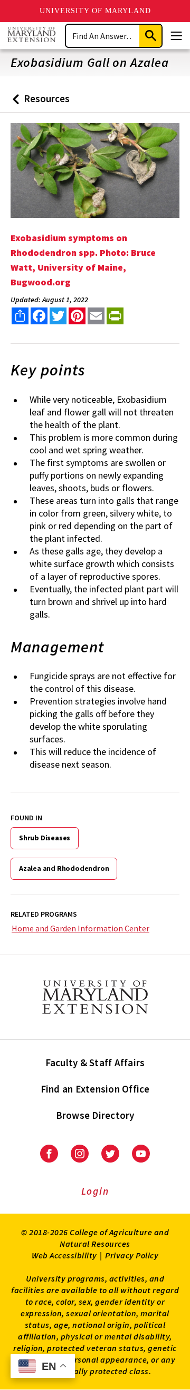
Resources (39, 102)
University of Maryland (95, 11)
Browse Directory (95, 1115)
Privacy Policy (131, 1255)
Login (95, 1191)
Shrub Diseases (44, 837)
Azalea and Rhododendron (64, 868)
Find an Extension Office (95, 1089)
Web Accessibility (64, 1255)
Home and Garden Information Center (80, 928)
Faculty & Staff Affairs (95, 1062)
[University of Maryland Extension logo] (31, 35)
